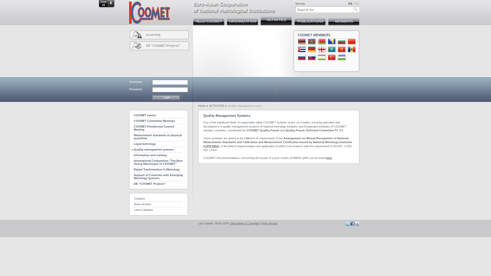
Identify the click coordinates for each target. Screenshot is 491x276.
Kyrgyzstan (342, 49)
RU (357, 3)
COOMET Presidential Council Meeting (154, 128)
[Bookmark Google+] (357, 224)
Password (135, 89)
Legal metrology (145, 143)
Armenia (302, 41)
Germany (312, 49)
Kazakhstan (332, 49)
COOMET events (145, 115)
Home (202, 105)
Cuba (302, 49)
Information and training (150, 155)
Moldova (352, 49)
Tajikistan (322, 57)
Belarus (322, 41)
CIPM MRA (211, 146)
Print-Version (269, 223)
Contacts (139, 198)
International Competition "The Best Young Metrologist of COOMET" (158, 162)
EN (350, 3)
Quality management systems (154, 149)
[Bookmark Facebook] (352, 224)
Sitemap (300, 3)
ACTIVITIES (276, 20)
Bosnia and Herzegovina (332, 41)
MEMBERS (344, 21)
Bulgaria (342, 41)
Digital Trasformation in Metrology (157, 169)
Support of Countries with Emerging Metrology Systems (158, 177)
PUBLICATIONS (310, 21)
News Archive (142, 204)
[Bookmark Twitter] (347, 224)
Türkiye (332, 57)
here (329, 157)
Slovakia (312, 57)
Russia (302, 57)
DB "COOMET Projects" (163, 46)
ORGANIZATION (242, 21)
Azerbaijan (312, 41)
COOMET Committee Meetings (154, 120)
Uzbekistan (342, 57)
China (352, 41)
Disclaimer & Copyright (245, 223)
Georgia (322, 49)
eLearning (153, 35)
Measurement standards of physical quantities (158, 137)
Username (135, 81)
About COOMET (209, 21)
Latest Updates (143, 209)
